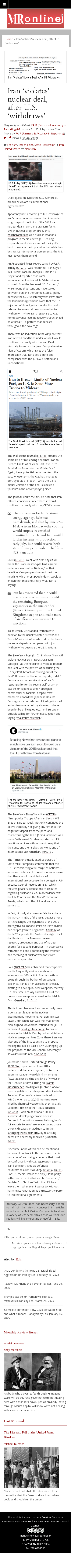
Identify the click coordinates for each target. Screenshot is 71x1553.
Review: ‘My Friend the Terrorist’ (23, 1283)
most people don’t (38, 576)
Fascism (12, 145)
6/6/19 (58, 1170)
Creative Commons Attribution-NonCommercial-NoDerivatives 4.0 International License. (35, 1521)
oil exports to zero (20, 1124)
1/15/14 (31, 1000)
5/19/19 (47, 1170)
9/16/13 (12, 1112)
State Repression (44, 145)
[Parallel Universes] (32, 1372)
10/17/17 (20, 967)
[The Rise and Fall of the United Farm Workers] (31, 1467)
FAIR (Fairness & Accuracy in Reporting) (40, 133)
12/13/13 (39, 1054)
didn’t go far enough (33, 1029)
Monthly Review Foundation (35, 1535)
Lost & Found (14, 1421)
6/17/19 (21, 267)
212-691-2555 (37, 1548)
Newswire (31, 149)
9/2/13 (12, 1141)
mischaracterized (18, 235)
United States (12, 149)
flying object (32, 709)
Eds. (19, 1259)
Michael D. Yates (14, 1444)
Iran (61, 145)
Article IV (51, 930)
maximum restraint (28, 718)
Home (9, 39)
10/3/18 (46, 851)
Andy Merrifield (13, 1350)
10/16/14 (13, 1066)
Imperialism (26, 145)
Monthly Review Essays (21, 1332)
